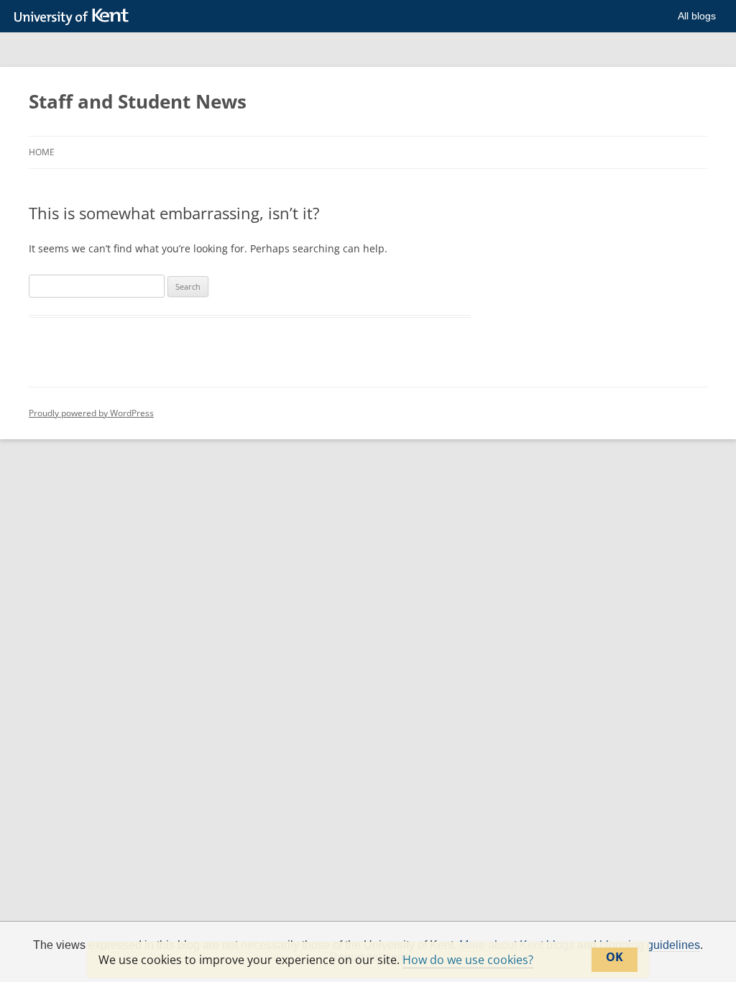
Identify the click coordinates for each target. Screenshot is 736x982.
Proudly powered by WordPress (91, 413)
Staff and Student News (138, 101)
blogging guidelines (649, 945)
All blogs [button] (697, 16)
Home (42, 152)
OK (614, 957)
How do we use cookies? (467, 960)
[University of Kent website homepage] (75, 17)
